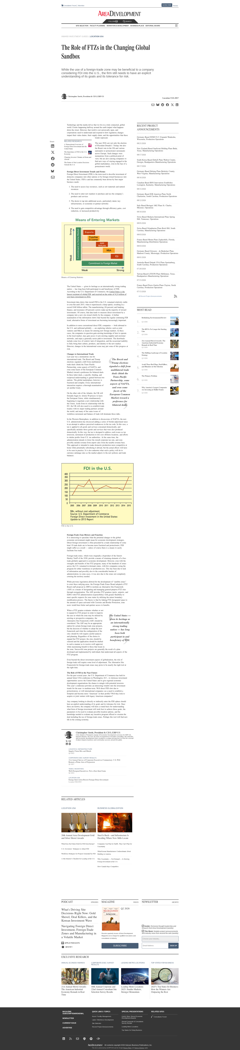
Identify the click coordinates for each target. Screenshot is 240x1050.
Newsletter (68, 1018)
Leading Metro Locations (130, 1026)
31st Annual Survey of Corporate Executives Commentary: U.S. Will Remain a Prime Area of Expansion (94, 761)
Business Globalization (110, 808)
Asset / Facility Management (101, 1016)
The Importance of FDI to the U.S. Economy (75, 153)
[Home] (78, 1039)
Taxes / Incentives (76, 769)
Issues (135, 902)
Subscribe (166, 5)
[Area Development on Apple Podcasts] (84, 1039)
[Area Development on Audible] (98, 1039)
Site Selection (96, 1023)
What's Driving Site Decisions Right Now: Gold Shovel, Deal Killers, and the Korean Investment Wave (79, 915)
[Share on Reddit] (53, 165)
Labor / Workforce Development (103, 1020)
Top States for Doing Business (132, 1030)
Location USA (96, 36)
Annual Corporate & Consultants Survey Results (132, 1022)
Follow (111, 21)
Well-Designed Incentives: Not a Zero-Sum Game (87, 771)
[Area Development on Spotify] (91, 1039)
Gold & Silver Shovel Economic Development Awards (132, 1017)
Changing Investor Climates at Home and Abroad (77, 158)
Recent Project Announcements (102, 1027)
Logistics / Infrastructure (80, 749)
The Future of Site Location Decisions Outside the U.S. (76, 163)
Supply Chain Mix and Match (80, 751)
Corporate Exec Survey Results (82, 758)
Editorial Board (153, 26)
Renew (175, 6)
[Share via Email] (53, 177)
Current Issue (69, 1023)
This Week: (160, 932)
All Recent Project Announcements (150, 296)
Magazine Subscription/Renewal (73, 1013)
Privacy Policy (127, 1048)
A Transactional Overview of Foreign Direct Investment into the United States (75, 146)
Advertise (81, 5)
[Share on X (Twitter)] (53, 152)
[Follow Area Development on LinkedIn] (64, 1039)
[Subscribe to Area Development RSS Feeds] (71, 1039)
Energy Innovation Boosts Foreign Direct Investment (88, 779)
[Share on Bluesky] (53, 171)
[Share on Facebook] (53, 158)
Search (128, 21)
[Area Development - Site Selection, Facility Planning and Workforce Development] (120, 13)
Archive (175, 902)
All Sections (176, 26)
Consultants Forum (69, 5)
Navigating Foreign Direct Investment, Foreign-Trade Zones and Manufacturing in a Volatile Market (78, 931)
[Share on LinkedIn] (53, 146)
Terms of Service (139, 1048)
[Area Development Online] (95, 1045)
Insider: (159, 927)
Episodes (94, 902)
